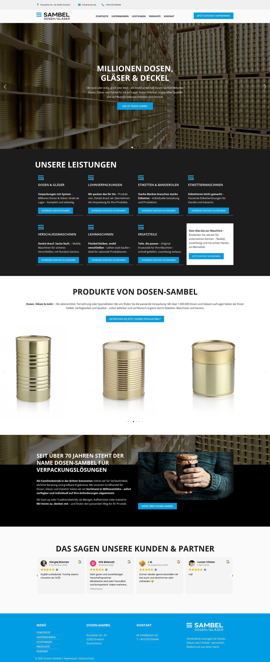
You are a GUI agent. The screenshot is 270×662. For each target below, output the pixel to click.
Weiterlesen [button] (89, 589)
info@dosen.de (149, 635)
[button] (4, 86)
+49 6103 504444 (149, 639)
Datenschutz (86, 658)
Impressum (70, 658)
